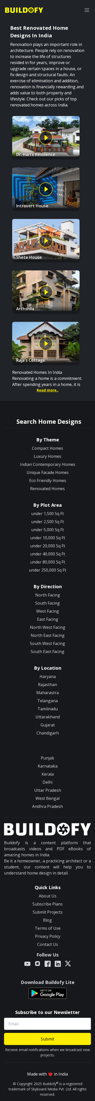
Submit (47, 1039)
